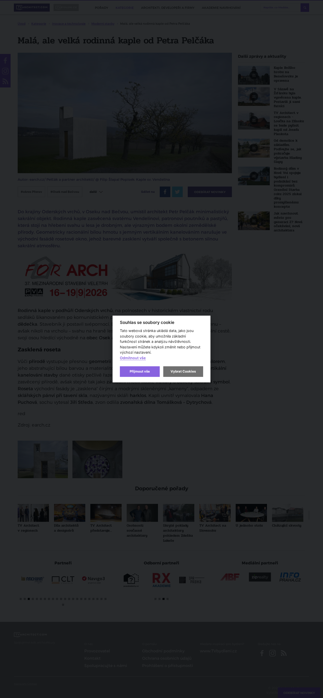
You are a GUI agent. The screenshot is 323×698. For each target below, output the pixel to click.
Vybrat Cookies (183, 371)
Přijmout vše (140, 371)
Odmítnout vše (133, 358)
